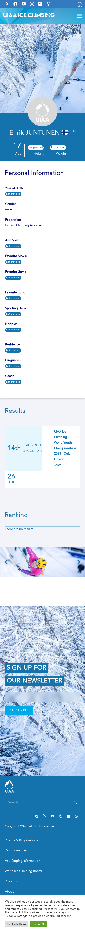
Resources (12, 881)
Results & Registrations (21, 840)
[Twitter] (45, 816)
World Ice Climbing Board (23, 871)
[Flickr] (68, 816)
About (9, 891)
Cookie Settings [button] (16, 924)
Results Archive (16, 850)
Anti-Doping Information (22, 861)
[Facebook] (37, 816)
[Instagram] (60, 816)
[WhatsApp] (76, 816)
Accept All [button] (38, 924)
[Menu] (79, 16)
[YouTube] (53, 816)
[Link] (80, 4)
